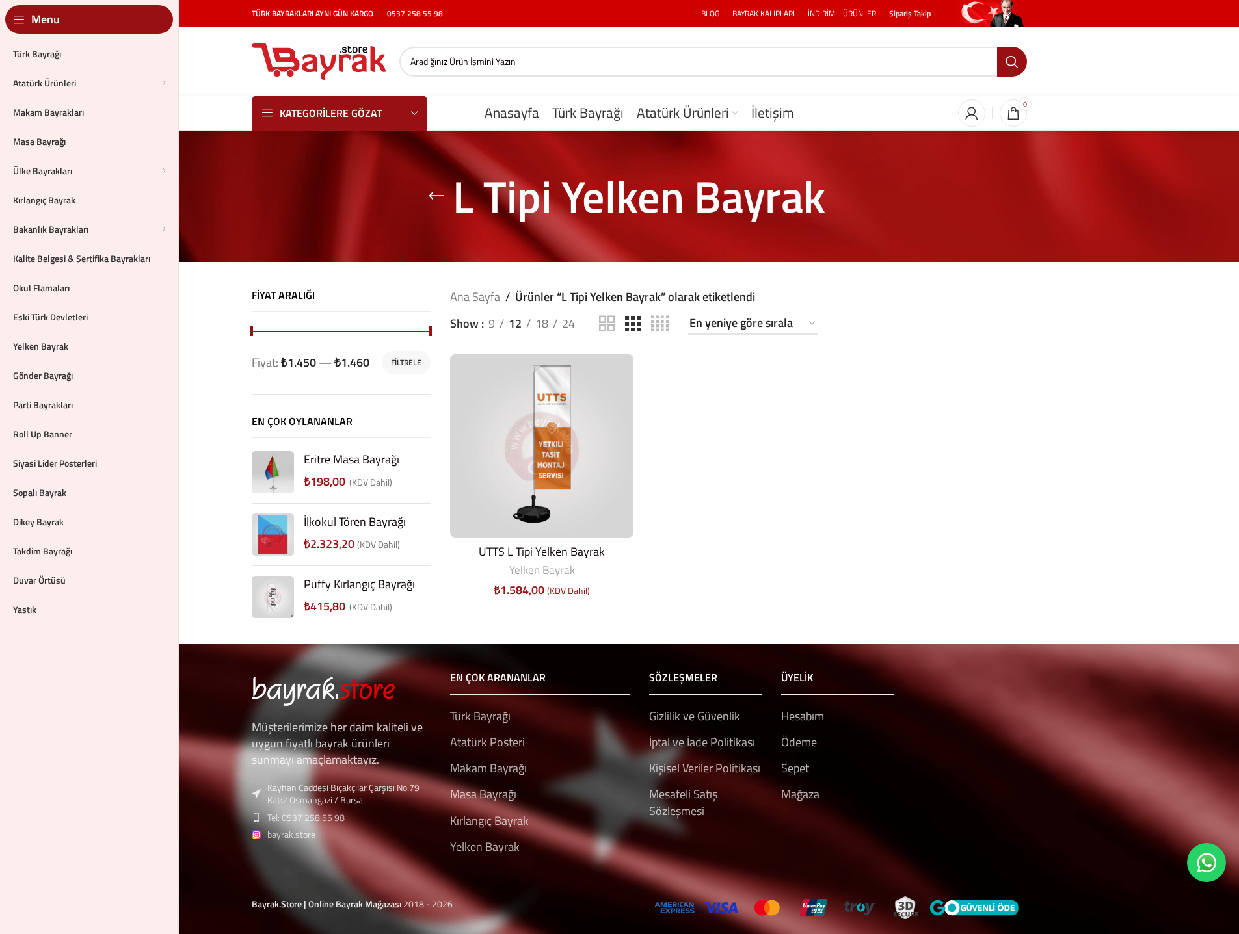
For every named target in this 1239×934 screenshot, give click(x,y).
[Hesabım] (972, 113)
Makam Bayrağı (488, 768)
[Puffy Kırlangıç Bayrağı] (273, 597)
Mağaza (800, 794)
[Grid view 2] (607, 324)
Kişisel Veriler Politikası (704, 768)
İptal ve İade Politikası (702, 742)
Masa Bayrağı (483, 794)
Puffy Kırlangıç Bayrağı (359, 584)
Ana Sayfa (475, 296)
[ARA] (1012, 62)
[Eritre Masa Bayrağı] (273, 472)
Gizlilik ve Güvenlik (694, 716)
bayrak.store (291, 834)
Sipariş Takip (910, 13)
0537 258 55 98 (415, 13)
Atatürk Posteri (487, 742)
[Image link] (323, 690)
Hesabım (802, 716)
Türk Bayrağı (480, 716)
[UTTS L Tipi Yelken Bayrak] (541, 446)
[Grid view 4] (660, 324)
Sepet (795, 768)
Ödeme (799, 742)
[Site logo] (319, 60)
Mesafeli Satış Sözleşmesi (683, 802)
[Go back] (436, 196)
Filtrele (406, 362)
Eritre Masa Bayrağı (351, 459)
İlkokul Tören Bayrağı (355, 521)
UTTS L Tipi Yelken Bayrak (542, 551)
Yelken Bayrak (542, 570)
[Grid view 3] (633, 324)
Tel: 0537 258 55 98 (306, 817)
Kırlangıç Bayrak (489, 820)
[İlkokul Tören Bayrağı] (273, 534)
